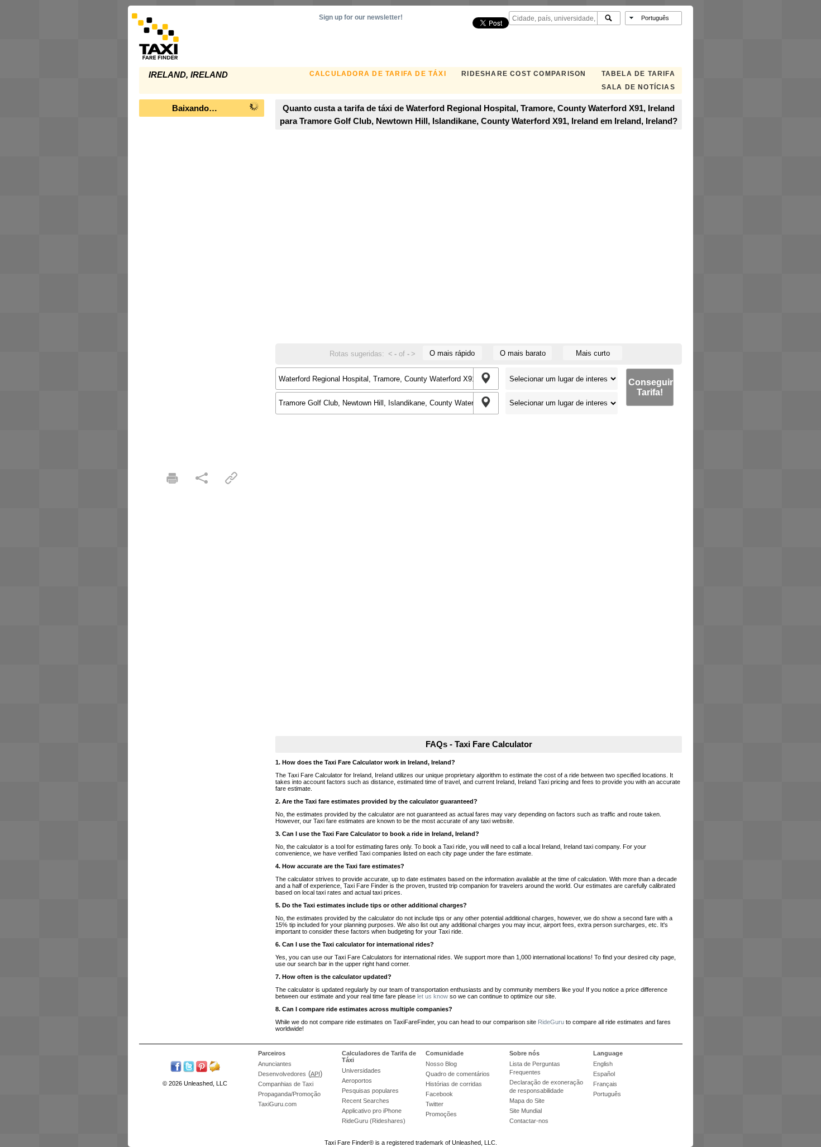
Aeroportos (357, 1080)
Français (605, 1084)
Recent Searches (365, 1100)
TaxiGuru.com (277, 1104)
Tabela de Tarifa (638, 74)
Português (607, 1094)
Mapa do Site (527, 1100)
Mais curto (593, 353)
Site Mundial (525, 1110)
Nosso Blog (441, 1063)
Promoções (441, 1114)
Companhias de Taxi (285, 1084)
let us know (432, 996)
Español (604, 1073)
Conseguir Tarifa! (650, 387)
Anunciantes (275, 1063)
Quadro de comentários (458, 1073)
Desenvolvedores (282, 1073)
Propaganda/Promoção (289, 1094)
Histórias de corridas (454, 1084)
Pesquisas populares (370, 1090)
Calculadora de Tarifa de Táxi (377, 74)
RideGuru (551, 1022)
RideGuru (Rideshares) (373, 1120)
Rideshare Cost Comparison (523, 74)
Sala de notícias (638, 87)
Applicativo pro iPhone (372, 1110)
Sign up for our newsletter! (361, 17)
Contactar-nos (528, 1120)
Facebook (439, 1094)
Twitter (434, 1104)
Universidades (361, 1070)
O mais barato (523, 353)
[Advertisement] (201, 290)
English (603, 1063)
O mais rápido (452, 353)
